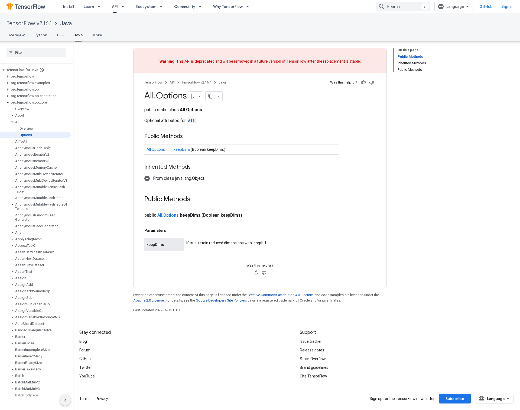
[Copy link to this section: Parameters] (171, 230)
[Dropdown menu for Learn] (100, 6)
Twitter (85, 367)
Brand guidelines (314, 367)
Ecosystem (146, 6)
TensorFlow (153, 82)
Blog (83, 341)
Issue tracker (311, 341)
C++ (60, 35)
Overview (15, 35)
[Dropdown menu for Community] (201, 6)
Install (68, 6)
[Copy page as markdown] (210, 96)
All (191, 120)
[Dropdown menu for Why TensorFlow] (249, 6)
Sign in (507, 6)
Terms (84, 398)
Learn (89, 6)
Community (184, 6)
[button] (35, 70)
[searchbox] (36, 52)
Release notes (312, 350)
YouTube (87, 376)
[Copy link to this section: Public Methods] (188, 136)
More (97, 35)
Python (40, 35)
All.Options (156, 149)
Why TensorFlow (228, 6)
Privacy (102, 398)
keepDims (182, 149)
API (115, 6)
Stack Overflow (313, 359)
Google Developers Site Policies (221, 300)
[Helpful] (363, 82)
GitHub (486, 6)
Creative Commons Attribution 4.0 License (280, 295)
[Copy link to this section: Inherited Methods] (196, 167)
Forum (84, 350)
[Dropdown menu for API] (124, 6)
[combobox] (403, 6)
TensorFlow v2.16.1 (29, 23)
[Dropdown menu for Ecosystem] (162, 6)
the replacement (331, 61)
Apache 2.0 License (148, 300)
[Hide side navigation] (65, 400)
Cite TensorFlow (313, 376)
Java (66, 23)
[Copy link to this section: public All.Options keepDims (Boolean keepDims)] (248, 215)
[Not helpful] (372, 82)
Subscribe (455, 398)
